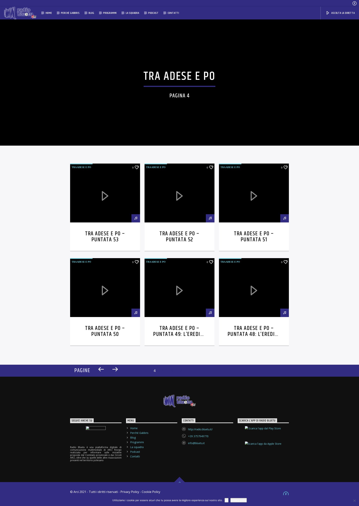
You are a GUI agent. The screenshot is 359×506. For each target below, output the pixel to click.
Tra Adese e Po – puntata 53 (105, 236)
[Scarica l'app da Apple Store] (263, 447)
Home (49, 13)
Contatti (173, 13)
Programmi (110, 13)
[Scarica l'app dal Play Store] (263, 431)
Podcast (153, 13)
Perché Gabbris (70, 13)
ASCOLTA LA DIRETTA (343, 13)
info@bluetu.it (196, 443)
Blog (91, 13)
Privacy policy (238, 500)
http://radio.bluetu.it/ (200, 429)
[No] (354, 500)
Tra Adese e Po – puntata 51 (254, 236)
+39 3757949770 (198, 436)
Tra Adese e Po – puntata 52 (179, 236)
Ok (226, 500)
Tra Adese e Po (81, 167)
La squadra (132, 13)
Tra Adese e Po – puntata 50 (105, 331)
